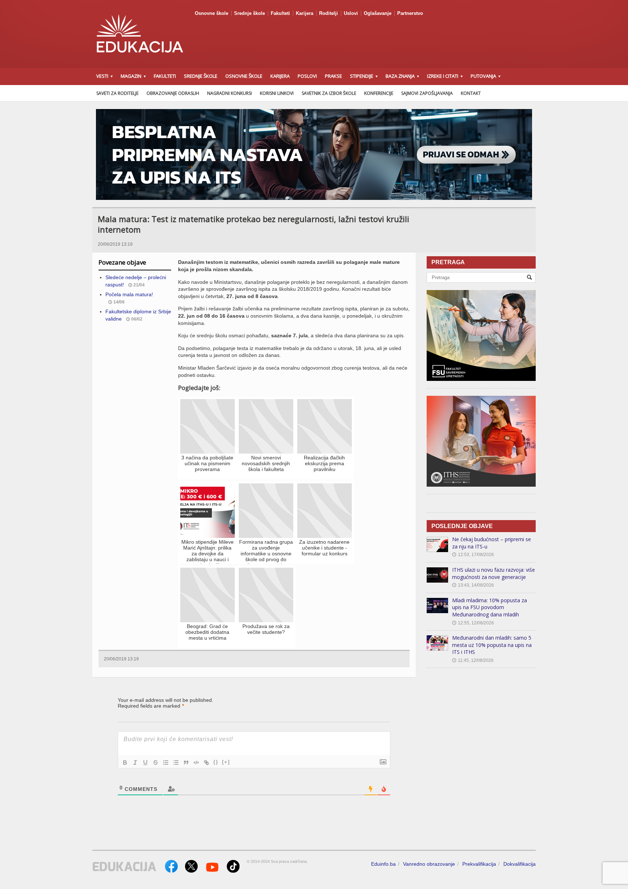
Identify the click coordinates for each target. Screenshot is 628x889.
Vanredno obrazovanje (429, 864)
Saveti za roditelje (117, 93)
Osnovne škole (211, 13)
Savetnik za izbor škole (329, 93)
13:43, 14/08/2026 (473, 585)
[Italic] (135, 762)
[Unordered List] (176, 762)
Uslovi (351, 13)
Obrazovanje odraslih (172, 93)
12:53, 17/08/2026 (473, 554)
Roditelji (328, 13)
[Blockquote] (186, 762)
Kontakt (471, 93)
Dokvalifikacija (519, 864)
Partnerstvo (410, 13)
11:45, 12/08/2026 (473, 660)
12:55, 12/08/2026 (473, 622)
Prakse (333, 76)
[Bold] (125, 762)
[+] (226, 762)
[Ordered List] (166, 762)
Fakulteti (280, 13)
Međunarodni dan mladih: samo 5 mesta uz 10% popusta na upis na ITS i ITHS (492, 644)
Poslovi (307, 76)
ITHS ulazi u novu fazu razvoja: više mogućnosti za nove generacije (493, 573)
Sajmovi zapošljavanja (427, 93)
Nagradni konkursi (229, 93)
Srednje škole (249, 13)
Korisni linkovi (277, 93)
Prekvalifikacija (479, 864)
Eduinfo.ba (383, 864)
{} (215, 762)
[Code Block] (196, 762)
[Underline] (145, 762)
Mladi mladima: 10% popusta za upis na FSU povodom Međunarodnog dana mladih (489, 607)
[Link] (206, 762)
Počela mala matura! (129, 294)
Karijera (304, 13)
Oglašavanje (377, 13)
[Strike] (155, 762)
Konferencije (378, 93)
